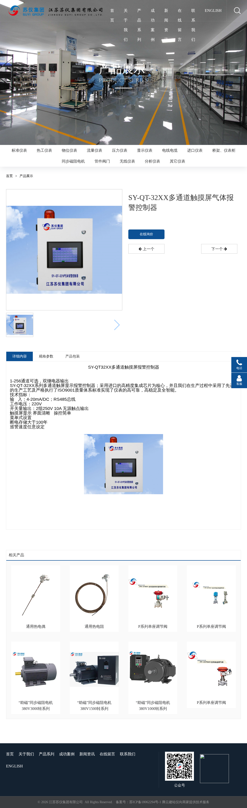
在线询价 (146, 234)
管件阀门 (102, 161)
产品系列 (139, 11)
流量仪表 (94, 150)
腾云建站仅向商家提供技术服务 (185, 802)
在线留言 (180, 11)
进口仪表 (195, 150)
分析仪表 (152, 161)
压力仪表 (119, 150)
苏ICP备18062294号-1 (145, 802)
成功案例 (153, 11)
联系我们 (193, 11)
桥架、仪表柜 (223, 150)
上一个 (148, 249)
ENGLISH (213, 10)
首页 (112, 11)
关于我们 (126, 11)
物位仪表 (69, 150)
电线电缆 (170, 150)
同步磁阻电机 (73, 161)
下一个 (217, 249)
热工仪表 (44, 150)
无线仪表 (127, 161)
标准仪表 (19, 150)
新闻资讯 (166, 11)
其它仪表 (177, 161)
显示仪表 (144, 150)
